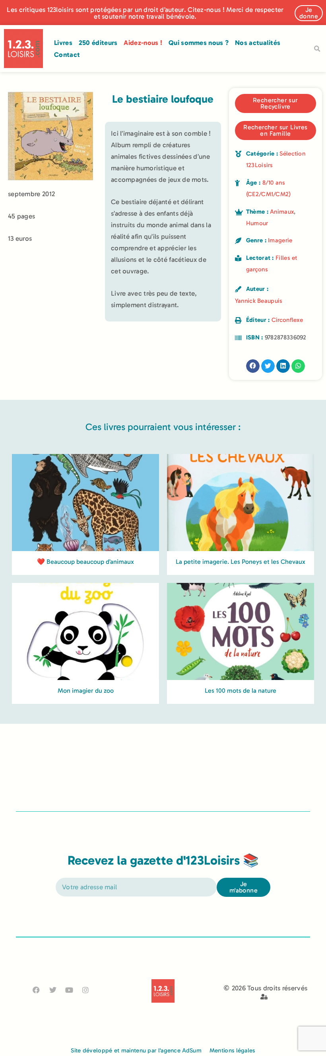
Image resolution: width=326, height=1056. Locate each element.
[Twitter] (53, 990)
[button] (316, 49)
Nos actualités (257, 43)
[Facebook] (36, 990)
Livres (63, 43)
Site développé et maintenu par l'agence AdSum (136, 1050)
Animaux (282, 211)
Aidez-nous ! (143, 43)
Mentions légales (232, 1050)
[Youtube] (69, 990)
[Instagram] (86, 990)
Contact (67, 54)
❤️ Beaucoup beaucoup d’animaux (85, 561)
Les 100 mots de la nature (240, 690)
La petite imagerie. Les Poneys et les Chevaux (240, 561)
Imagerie (280, 240)
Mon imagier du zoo (86, 690)
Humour (257, 223)
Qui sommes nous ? (199, 43)
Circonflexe (287, 319)
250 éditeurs (98, 43)
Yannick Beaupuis (259, 300)
